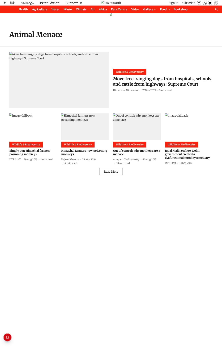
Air (93, 9)
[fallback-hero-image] (59, 80)
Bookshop (180, 9)
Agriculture (39, 9)
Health (23, 9)
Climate (81, 9)
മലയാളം (27, 3)
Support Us (74, 3)
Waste (68, 9)
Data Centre (119, 9)
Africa (103, 9)
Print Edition (49, 3)
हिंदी (12, 3)
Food (163, 9)
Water (55, 9)
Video (135, 9)
